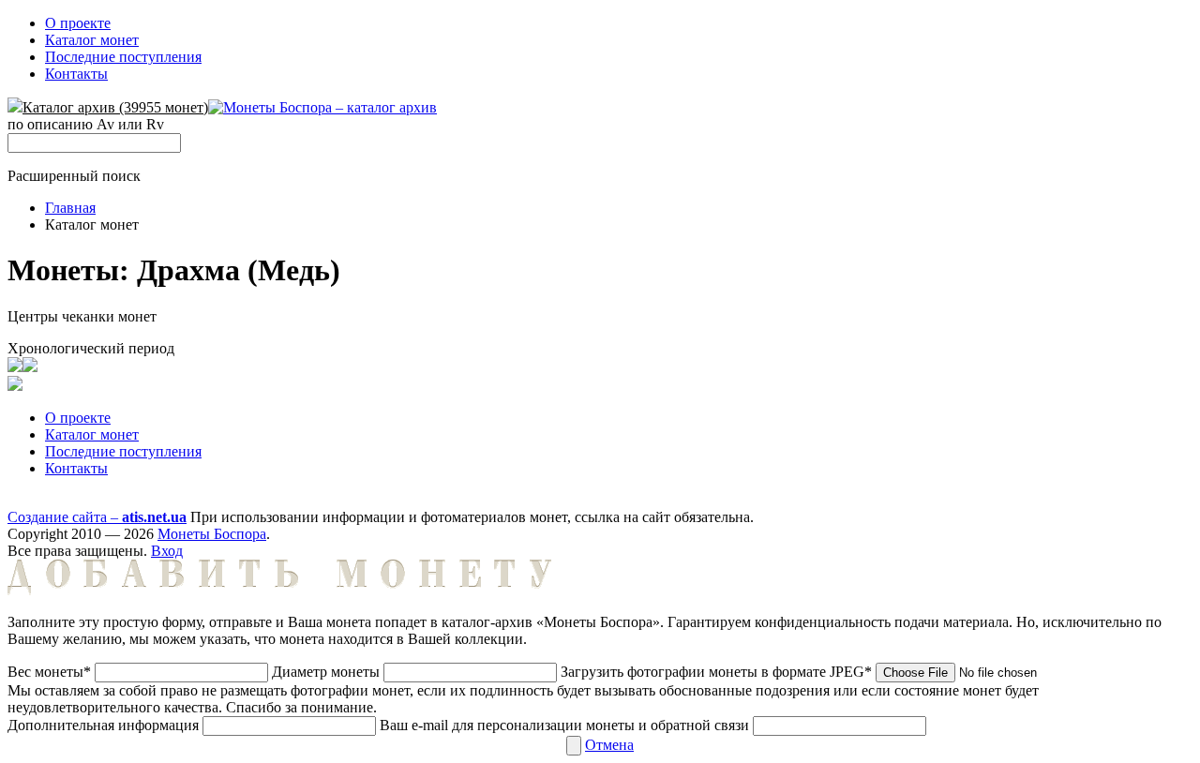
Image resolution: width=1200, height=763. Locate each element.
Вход (167, 551)
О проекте (78, 23)
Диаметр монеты (326, 672)
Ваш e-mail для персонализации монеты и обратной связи (564, 725)
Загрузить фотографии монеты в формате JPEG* (718, 672)
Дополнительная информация (103, 725)
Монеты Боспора (212, 534)
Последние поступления (123, 57)
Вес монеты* (49, 672)
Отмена (609, 745)
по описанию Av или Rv (86, 124)
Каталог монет (92, 40)
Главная (70, 208)
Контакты (76, 74)
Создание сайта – (97, 517)
